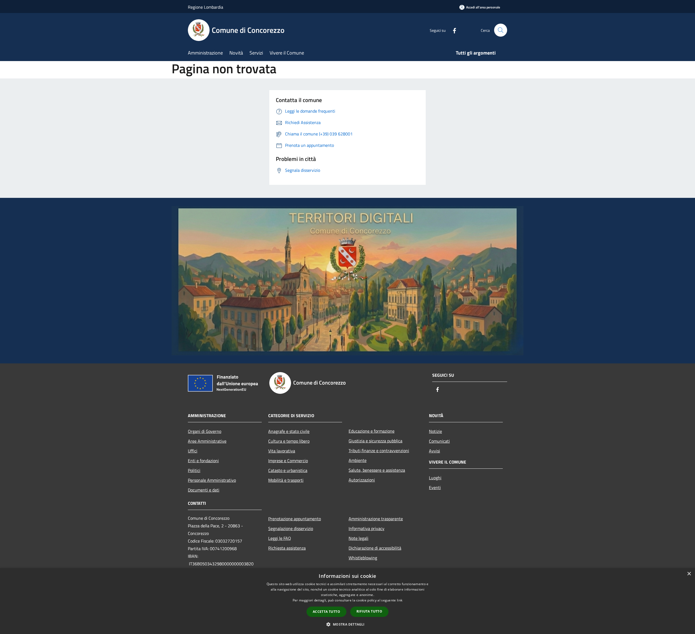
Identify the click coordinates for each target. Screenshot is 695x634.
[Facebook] (452, 30)
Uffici (192, 451)
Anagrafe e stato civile (288, 431)
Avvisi (434, 451)
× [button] (689, 574)
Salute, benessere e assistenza (377, 470)
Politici (194, 470)
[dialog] (347, 601)
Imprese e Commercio (288, 460)
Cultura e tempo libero (288, 441)
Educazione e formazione (371, 431)
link (399, 600)
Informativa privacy (366, 528)
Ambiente (358, 460)
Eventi (435, 487)
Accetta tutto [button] (326, 611)
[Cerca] (500, 30)
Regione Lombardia (205, 7)
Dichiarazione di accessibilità (375, 548)
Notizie (435, 431)
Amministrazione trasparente (376, 518)
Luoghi (435, 477)
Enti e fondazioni (203, 460)
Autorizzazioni (362, 480)
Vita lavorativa (281, 451)
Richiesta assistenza (287, 548)
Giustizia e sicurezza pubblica (375, 441)
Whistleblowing (363, 557)
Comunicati (439, 441)
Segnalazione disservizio (290, 528)
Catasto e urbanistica (287, 470)
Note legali (358, 538)
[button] (347, 624)
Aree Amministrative (207, 441)
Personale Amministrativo (212, 480)
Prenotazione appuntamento (294, 518)
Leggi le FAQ (279, 538)
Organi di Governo (204, 431)
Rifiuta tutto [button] (369, 611)
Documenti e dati (203, 490)
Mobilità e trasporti (286, 480)
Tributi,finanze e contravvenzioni (379, 450)
